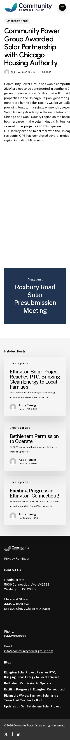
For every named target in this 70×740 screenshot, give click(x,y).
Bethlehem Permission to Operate (28, 683)
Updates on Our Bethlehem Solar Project (32, 706)
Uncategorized (17, 21)
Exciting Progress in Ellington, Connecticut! (34, 689)
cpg (13, 72)
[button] (62, 7)
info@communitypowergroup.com (28, 651)
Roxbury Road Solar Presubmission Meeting (35, 296)
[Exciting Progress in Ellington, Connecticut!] (35, 500)
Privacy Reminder (17, 558)
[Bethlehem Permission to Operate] (35, 446)
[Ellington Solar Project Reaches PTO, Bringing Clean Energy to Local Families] (35, 386)
